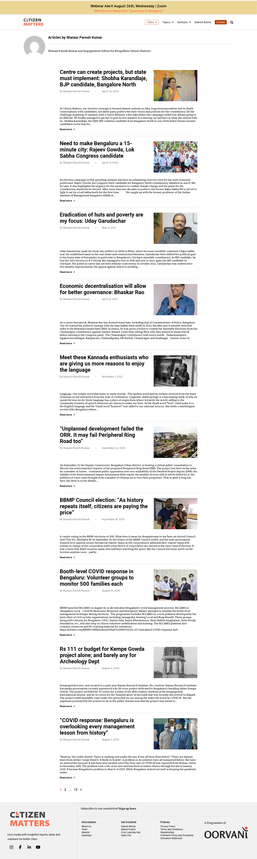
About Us (86, 826)
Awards (86, 832)
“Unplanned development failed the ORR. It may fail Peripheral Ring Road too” (101, 435)
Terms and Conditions (171, 829)
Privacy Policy (167, 826)
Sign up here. (128, 808)
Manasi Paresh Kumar (76, 91)
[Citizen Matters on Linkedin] (29, 847)
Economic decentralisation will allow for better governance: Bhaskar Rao (103, 289)
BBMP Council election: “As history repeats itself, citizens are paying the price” (104, 506)
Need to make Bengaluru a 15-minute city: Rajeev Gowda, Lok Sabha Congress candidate (97, 149)
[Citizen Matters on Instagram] (11, 847)
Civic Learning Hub (130, 832)
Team (84, 829)
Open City (126, 835)
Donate (221, 22)
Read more (66, 129)
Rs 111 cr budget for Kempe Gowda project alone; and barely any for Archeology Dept (102, 655)
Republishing (167, 832)
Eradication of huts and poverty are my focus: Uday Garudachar (101, 218)
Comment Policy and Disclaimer (177, 835)
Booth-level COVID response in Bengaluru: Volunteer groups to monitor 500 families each (97, 577)
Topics (166, 22)
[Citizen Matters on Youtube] (38, 847)
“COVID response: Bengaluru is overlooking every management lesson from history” (97, 726)
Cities (150, 22)
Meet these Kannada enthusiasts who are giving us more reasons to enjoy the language (104, 363)
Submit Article (202, 22)
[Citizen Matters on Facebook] (20, 847)
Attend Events (128, 829)
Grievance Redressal (171, 838)
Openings (87, 835)
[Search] (231, 22)
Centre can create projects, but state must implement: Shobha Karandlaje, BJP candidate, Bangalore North (103, 78)
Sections (182, 22)
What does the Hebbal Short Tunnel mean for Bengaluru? (128, 10)
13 (75, 789)
